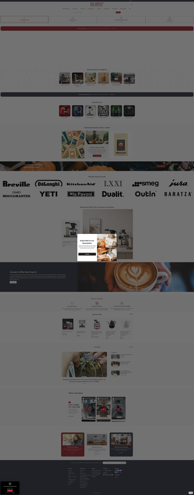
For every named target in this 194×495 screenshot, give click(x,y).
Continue (87, 254)
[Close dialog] (115, 235)
